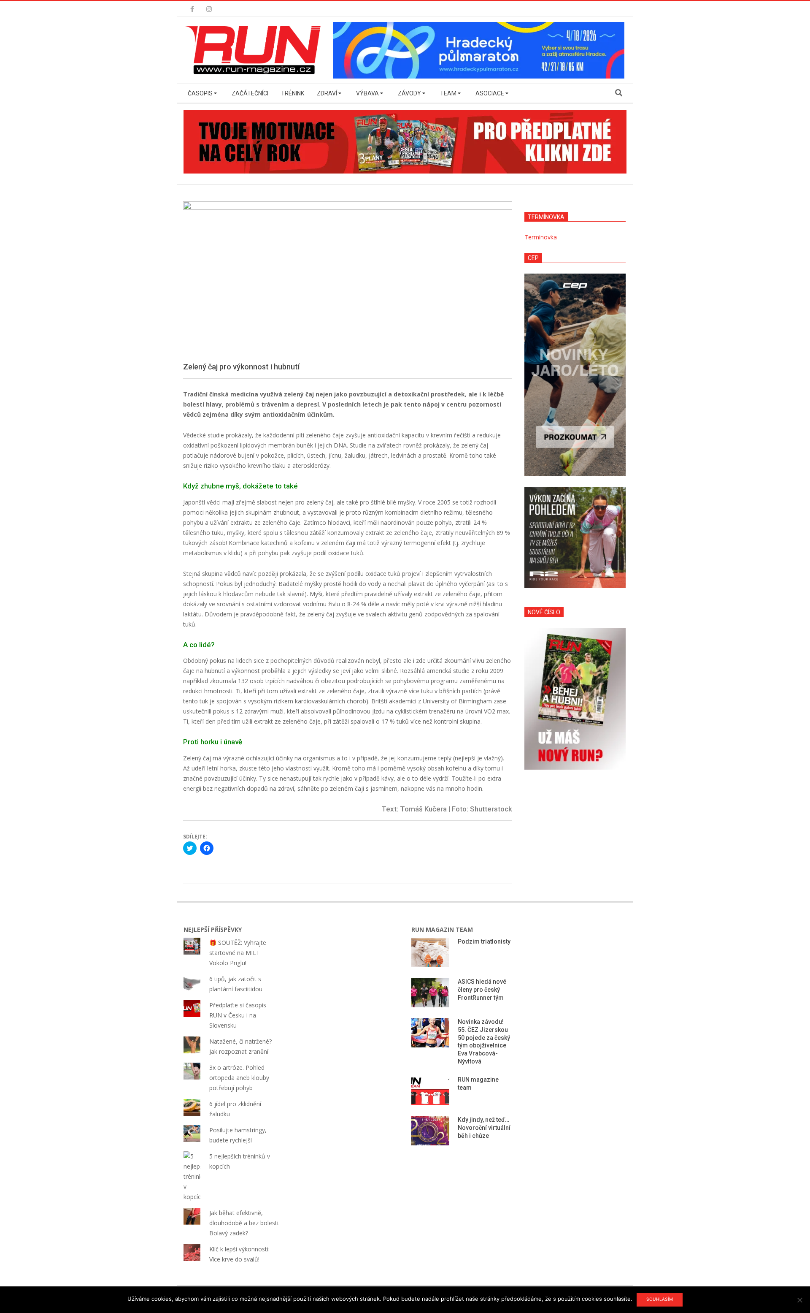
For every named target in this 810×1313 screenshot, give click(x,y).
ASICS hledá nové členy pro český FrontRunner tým (482, 989)
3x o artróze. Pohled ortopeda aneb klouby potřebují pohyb (239, 1077)
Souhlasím (659, 1299)
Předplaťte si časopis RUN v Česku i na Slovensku (237, 1015)
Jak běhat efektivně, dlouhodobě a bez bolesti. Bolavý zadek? (244, 1223)
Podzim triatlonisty (484, 941)
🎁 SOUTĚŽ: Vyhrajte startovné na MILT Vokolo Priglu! (237, 953)
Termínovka (540, 237)
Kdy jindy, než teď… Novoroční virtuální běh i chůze (484, 1127)
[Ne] (799, 1300)
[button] (255, 50)
